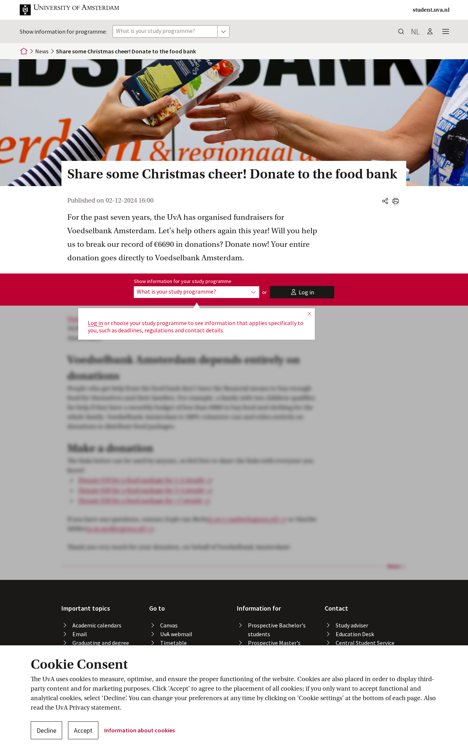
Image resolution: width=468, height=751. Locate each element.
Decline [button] (46, 730)
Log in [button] (95, 323)
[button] (75, 9)
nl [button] (415, 31)
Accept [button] (83, 730)
